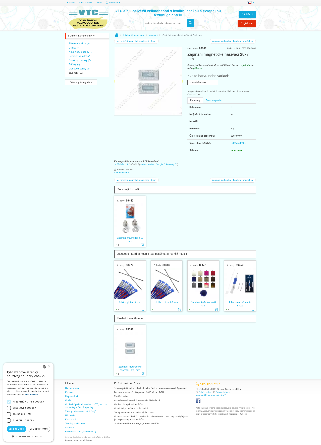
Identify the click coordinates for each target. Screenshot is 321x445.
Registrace (247, 23)
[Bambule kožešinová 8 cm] (203, 284)
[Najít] (190, 23)
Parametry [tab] (195, 100)
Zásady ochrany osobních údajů (80, 411)
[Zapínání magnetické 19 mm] (130, 219)
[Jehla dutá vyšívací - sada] (240, 284)
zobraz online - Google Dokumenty (158, 164)
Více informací (32, 394)
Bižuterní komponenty (82, 35)
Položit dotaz (204, 392)
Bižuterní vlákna (79, 43)
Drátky (74, 47)
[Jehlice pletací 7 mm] (130, 284)
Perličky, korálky (79, 56)
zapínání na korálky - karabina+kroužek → (232, 41)
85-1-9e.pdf (122, 164)
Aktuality (69, 427)
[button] (28, 436)
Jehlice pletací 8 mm (166, 302)
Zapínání (76, 72)
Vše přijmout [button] (16, 428)
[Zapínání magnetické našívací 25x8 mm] (130, 348)
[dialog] (28, 402)
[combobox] (165, 23)
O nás (99, 2)
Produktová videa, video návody (80, 431)
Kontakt (71, 2)
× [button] (49, 366)
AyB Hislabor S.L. (123, 172)
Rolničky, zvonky (80, 60)
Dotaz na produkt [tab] (214, 100)
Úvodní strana (72, 388)
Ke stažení (70, 419)
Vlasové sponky (79, 68)
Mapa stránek (85, 2)
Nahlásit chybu (223, 392)
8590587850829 (238, 143)
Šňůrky (74, 64)
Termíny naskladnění (75, 423)
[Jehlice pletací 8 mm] (166, 284)
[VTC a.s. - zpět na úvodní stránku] (88, 18)
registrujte (245, 65)
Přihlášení (247, 14)
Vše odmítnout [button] (39, 428)
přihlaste (197, 68)
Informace (113, 2)
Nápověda (70, 415)
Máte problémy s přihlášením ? (211, 395)
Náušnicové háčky (80, 51)
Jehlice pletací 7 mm (130, 302)
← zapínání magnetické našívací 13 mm (136, 41)
